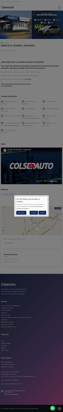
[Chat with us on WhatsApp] (52, 408)
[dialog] (31, 206)
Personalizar (21, 212)
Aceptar (42, 212)
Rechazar (33, 212)
